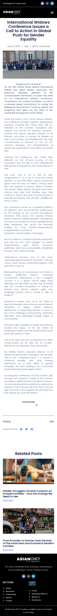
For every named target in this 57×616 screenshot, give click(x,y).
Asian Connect (27, 404)
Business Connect (28, 407)
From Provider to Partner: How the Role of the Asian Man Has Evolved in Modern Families (28, 543)
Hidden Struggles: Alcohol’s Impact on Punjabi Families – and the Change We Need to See (27, 493)
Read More (8, 500)
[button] (52, 12)
